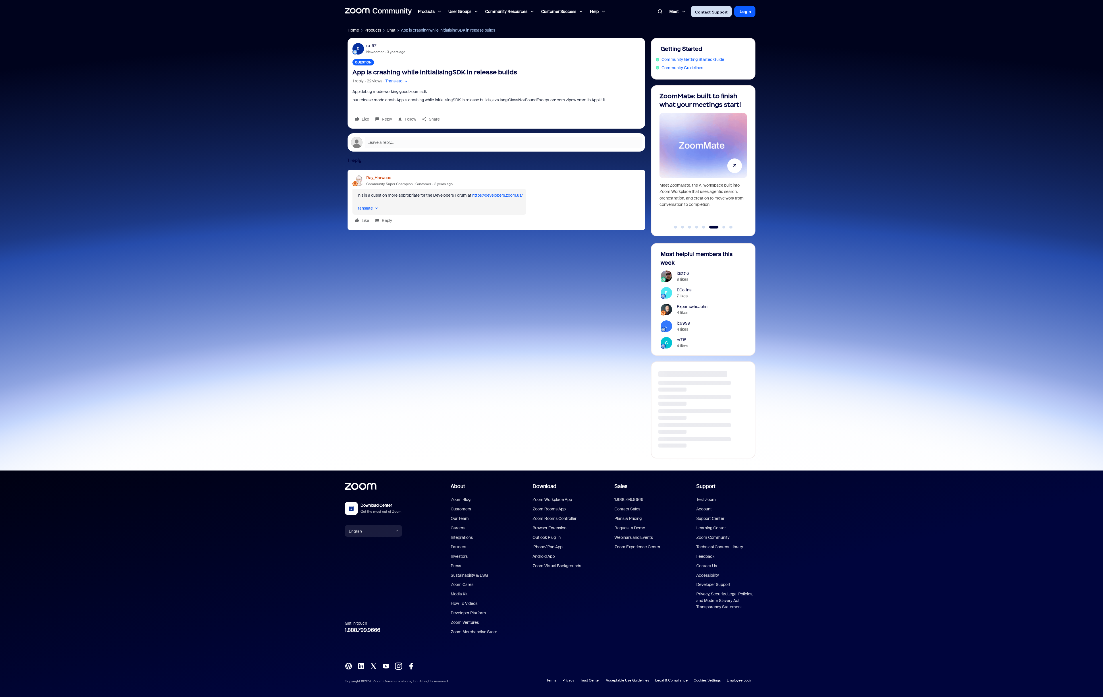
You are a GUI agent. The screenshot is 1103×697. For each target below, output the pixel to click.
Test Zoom (706, 499)
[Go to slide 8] (727, 227)
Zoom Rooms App (549, 509)
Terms (551, 680)
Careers (458, 528)
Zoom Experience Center (637, 546)
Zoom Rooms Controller (554, 518)
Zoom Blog (460, 499)
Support (706, 486)
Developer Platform (468, 612)
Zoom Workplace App (552, 499)
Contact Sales (627, 509)
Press (456, 565)
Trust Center (590, 680)
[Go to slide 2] (682, 227)
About (458, 486)
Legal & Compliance (671, 680)
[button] (397, 81)
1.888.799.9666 (362, 630)
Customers (461, 509)
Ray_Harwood (378, 177)
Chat (391, 30)
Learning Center (711, 528)
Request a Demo (629, 528)
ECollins (684, 290)
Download (544, 486)
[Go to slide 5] (703, 227)
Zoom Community (713, 537)
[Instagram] (398, 665)
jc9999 (683, 323)
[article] (496, 200)
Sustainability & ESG (469, 575)
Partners (458, 546)
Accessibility (707, 575)
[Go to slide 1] (675, 227)
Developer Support (713, 584)
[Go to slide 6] (710, 227)
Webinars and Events (633, 537)
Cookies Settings (707, 680)
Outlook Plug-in (547, 537)
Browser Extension (549, 528)
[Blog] (348, 665)
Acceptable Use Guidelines (627, 680)
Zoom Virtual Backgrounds (557, 565)
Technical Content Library (719, 546)
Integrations (462, 537)
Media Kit (459, 594)
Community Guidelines (682, 67)
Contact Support (711, 12)
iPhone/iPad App (547, 546)
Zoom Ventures (465, 622)
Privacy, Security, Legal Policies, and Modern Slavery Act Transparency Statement (724, 600)
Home (353, 30)
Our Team (460, 518)
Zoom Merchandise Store (474, 631)
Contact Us (706, 565)
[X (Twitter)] (373, 665)
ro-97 (371, 45)
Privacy (568, 680)
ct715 (682, 339)
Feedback (705, 556)
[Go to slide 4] (696, 227)
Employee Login (739, 680)
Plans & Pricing (628, 518)
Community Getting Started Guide (693, 59)
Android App (544, 556)
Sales (620, 486)
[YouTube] (386, 665)
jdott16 (683, 273)
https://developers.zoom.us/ (497, 195)
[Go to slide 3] (689, 227)
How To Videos (464, 603)
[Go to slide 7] (717, 227)
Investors (459, 556)
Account (704, 509)
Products (373, 30)
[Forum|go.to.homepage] (378, 11)
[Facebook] (411, 665)
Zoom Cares (462, 584)
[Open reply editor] (496, 142)
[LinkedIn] (361, 665)
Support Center (710, 518)
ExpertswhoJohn (692, 306)
